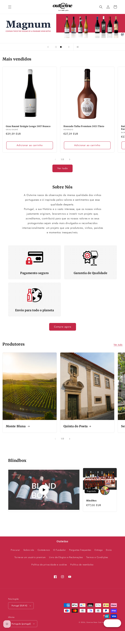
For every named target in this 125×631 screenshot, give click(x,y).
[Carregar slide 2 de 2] (60, 47)
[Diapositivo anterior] (48, 47)
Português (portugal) (21, 623)
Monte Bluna (16, 426)
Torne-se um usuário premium (30, 557)
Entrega (99, 550)
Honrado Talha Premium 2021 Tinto (83, 126)
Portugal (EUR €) (19, 605)
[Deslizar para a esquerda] (55, 159)
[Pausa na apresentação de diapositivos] (77, 47)
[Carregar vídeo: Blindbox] (43, 490)
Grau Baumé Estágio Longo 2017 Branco (28, 126)
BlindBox (91, 500)
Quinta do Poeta (75, 426)
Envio (109, 550)
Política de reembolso (82, 564)
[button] (9, 7)
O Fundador (59, 550)
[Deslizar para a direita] (69, 159)
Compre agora (62, 326)
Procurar (15, 550)
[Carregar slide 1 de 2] (56, 47)
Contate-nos (44, 550)
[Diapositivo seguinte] (68, 47)
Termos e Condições (97, 557)
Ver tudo (62, 168)
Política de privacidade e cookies (49, 564)
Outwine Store (91, 622)
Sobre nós (28, 550)
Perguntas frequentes (80, 550)
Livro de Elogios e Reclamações (66, 557)
